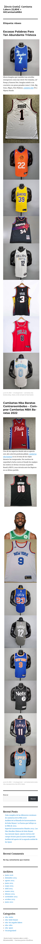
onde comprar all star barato (24, 395)
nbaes (13, 395)
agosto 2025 (9, 880)
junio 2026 (9, 875)
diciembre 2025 (11, 878)
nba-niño (8, 925)
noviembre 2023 (11, 897)
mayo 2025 (9, 886)
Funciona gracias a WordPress (24, 940)
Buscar (5, 795)
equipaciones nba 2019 (13, 784)
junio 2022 (9, 902)
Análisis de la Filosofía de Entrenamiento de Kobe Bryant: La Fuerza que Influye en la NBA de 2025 (20, 823)
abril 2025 (9, 889)
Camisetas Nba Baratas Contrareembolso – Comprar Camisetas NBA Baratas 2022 (20, 408)
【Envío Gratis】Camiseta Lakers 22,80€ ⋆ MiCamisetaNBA (17, 9)
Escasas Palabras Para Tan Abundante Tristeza (19, 33)
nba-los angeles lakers (13, 922)
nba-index (9, 917)
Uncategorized (17, 393)
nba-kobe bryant (11, 920)
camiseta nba (29, 88)
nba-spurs (9, 928)
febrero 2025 (10, 894)
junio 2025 (9, 883)
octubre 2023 (10, 899)
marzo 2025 (9, 891)
